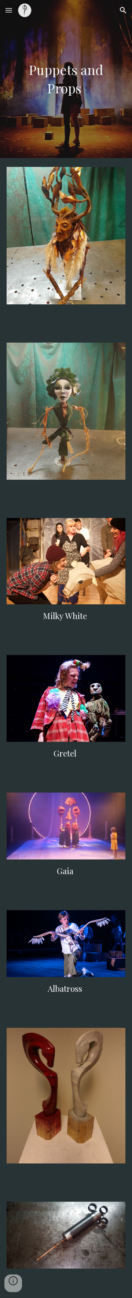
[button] (9, 10)
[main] (66, 79)
